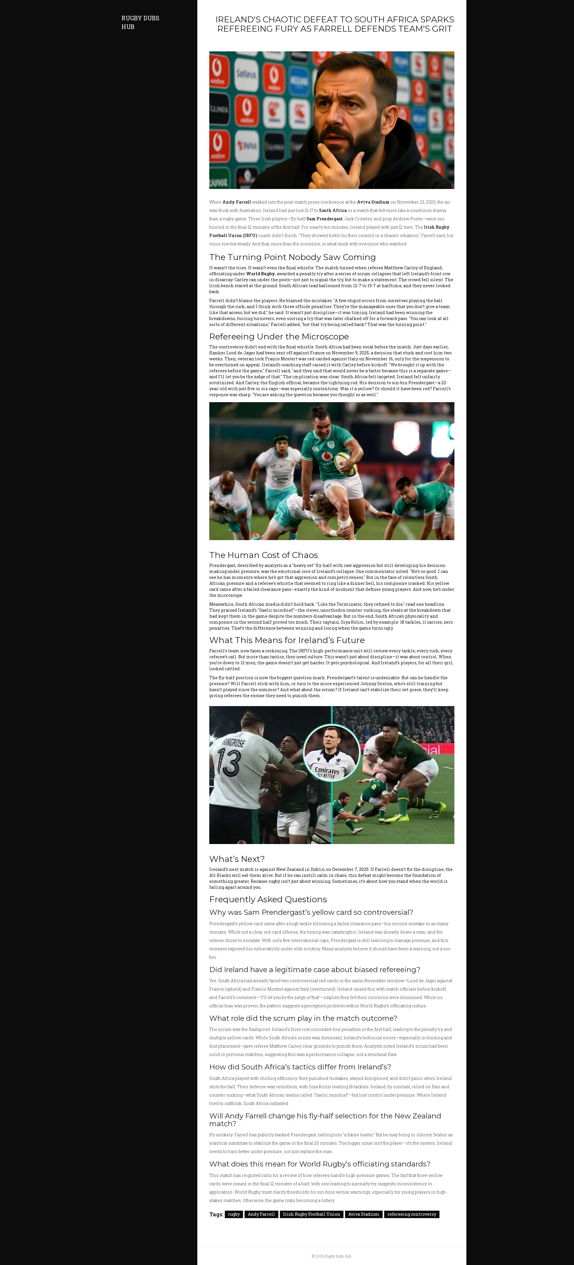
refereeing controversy (411, 1214)
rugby (234, 1214)
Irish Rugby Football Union (311, 1214)
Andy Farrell (261, 1214)
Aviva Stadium (363, 1214)
